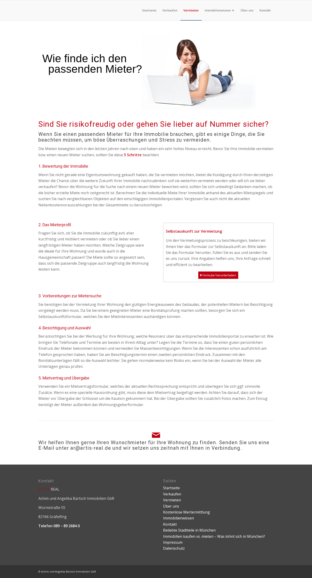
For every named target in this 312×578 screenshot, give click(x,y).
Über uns (171, 506)
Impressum (172, 542)
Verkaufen (172, 494)
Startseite (171, 487)
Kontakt (170, 524)
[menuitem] (149, 10)
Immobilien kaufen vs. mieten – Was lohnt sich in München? (214, 536)
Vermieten (172, 500)
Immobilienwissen (178, 518)
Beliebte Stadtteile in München (189, 530)
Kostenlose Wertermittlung (186, 512)
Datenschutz (174, 548)
